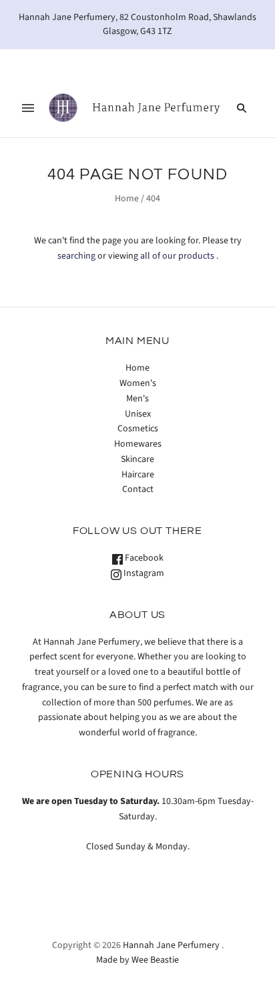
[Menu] (28, 108)
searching (76, 256)
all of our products (177, 256)
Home (127, 198)
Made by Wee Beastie (137, 960)
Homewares (138, 444)
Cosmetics (137, 428)
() (225, 63)
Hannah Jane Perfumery (171, 945)
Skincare (137, 459)
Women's (137, 383)
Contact (138, 489)
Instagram (142, 573)
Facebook (143, 558)
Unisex (138, 414)
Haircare (137, 474)
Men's (137, 398)
